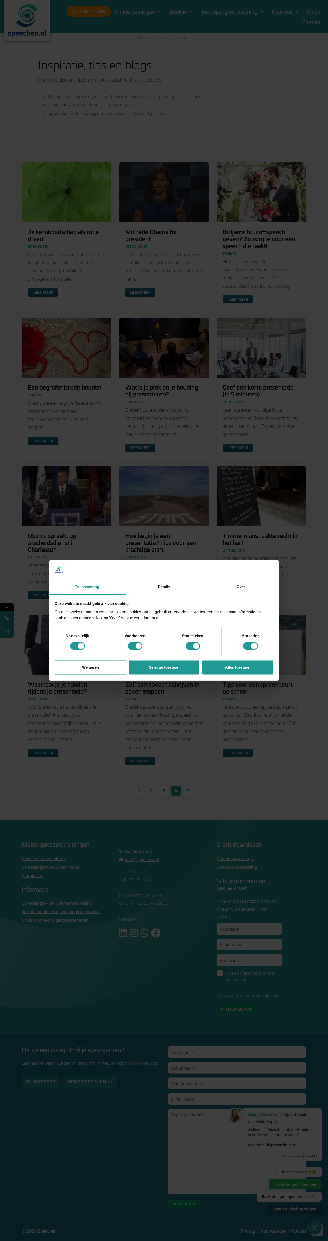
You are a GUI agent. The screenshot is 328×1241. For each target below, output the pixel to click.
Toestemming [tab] (87, 587)
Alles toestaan (237, 667)
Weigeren (90, 667)
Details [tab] (164, 587)
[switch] (135, 646)
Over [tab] (241, 587)
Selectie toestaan (164, 667)
